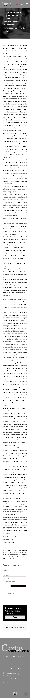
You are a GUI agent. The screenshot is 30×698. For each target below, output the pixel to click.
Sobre (8, 656)
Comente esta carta (15, 627)
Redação (21, 656)
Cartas (14, 656)
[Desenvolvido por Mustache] (15, 693)
